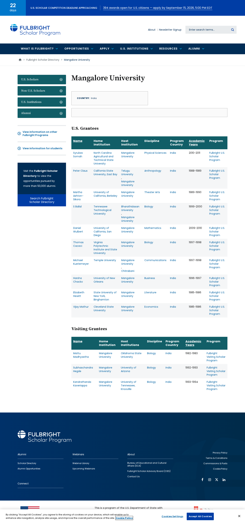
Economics (151, 307)
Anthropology (152, 171)
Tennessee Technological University (102, 210)
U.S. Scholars (29, 79)
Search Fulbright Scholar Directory (41, 200)
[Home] (35, 29)
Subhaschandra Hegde (83, 369)
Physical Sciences (155, 153)
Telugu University (127, 172)
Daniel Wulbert (78, 229)
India (173, 153)
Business (149, 278)
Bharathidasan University (130, 208)
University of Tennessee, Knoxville (128, 385)
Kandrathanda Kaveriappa (82, 383)
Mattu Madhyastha (81, 355)
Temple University (105, 260)
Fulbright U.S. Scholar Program (217, 156)
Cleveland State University (104, 308)
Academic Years (197, 143)
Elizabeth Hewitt (78, 294)
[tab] (42, 79)
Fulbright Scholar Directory (42, 60)
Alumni (26, 113)
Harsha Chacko (78, 279)
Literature (150, 292)
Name (77, 141)
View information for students (42, 148)
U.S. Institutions (31, 102)
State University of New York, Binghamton (105, 296)
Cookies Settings (172, 516)
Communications (155, 260)
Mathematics (152, 228)
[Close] (239, 516)
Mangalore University (128, 154)
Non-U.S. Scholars (33, 91)
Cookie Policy (124, 518)
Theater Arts (152, 192)
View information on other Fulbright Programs (40, 133)
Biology (148, 206)
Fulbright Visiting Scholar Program (216, 356)
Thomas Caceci (78, 244)
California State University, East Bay (105, 172)
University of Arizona (128, 369)
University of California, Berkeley (105, 194)
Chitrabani (127, 271)
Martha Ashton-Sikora (78, 195)
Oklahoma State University (131, 355)
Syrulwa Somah (78, 154)
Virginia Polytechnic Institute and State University (105, 248)
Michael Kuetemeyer (81, 262)
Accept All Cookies (200, 516)
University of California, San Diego (103, 231)
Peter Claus (80, 171)
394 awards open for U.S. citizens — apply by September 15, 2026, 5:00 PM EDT (157, 8)
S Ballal (77, 206)
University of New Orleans (104, 279)
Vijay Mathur (81, 307)
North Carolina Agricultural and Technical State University (104, 158)
